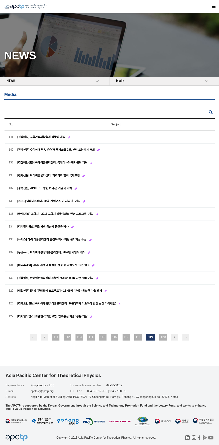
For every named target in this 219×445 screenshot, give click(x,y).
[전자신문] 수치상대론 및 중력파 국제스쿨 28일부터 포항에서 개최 (56, 149)
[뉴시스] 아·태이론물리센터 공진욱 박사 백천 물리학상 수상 (52, 239)
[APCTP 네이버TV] (204, 437)
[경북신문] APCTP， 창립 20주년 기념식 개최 (45, 188)
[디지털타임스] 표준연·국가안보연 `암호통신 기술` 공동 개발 (52, 316)
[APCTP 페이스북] (199, 437)
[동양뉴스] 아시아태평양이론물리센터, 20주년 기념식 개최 (51, 252)
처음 (33, 337)
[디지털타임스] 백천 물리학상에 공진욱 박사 (43, 226)
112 (67, 337)
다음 (174, 337)
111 (55, 337)
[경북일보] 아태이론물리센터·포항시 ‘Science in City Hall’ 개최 (55, 277)
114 (91, 337)
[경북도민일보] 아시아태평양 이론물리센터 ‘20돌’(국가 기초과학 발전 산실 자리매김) (67, 303)
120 (163, 337)
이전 (44, 337)
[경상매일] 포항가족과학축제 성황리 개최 (41, 136)
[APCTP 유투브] (210, 437)
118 (138, 337)
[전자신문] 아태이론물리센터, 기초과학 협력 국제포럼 (49, 175)
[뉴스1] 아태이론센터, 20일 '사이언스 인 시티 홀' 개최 (49, 201)
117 (126, 337)
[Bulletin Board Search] (211, 112)
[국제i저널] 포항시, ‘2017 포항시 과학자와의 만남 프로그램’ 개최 (55, 213)
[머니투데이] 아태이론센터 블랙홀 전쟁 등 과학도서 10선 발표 (53, 265)
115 (102, 337)
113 (79, 337)
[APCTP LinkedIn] (187, 437)
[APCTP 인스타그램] (194, 437)
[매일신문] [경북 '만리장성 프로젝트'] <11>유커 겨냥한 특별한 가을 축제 (60, 290)
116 (114, 337)
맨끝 (185, 337)
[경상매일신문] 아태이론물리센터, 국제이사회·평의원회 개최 (52, 162)
